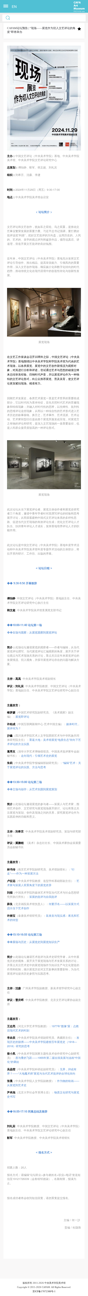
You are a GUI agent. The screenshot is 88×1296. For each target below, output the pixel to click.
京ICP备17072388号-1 (44, 1291)
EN (14, 6)
